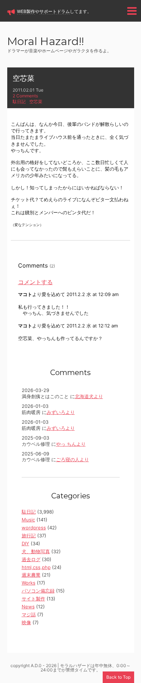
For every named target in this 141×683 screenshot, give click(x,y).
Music (28, 520)
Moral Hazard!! (45, 42)
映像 (26, 622)
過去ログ (31, 559)
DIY (25, 543)
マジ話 (29, 614)
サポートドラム (54, 11)
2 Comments (25, 95)
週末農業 (31, 575)
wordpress (34, 527)
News (28, 606)
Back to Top (118, 677)
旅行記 (29, 535)
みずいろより (61, 412)
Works (28, 583)
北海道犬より (89, 396)
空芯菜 (23, 78)
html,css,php (36, 567)
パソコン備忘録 (38, 591)
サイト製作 (33, 599)
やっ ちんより (71, 444)
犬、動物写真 (36, 551)
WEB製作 (26, 11)
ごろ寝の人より (72, 459)
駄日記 (19, 101)
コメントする (35, 282)
